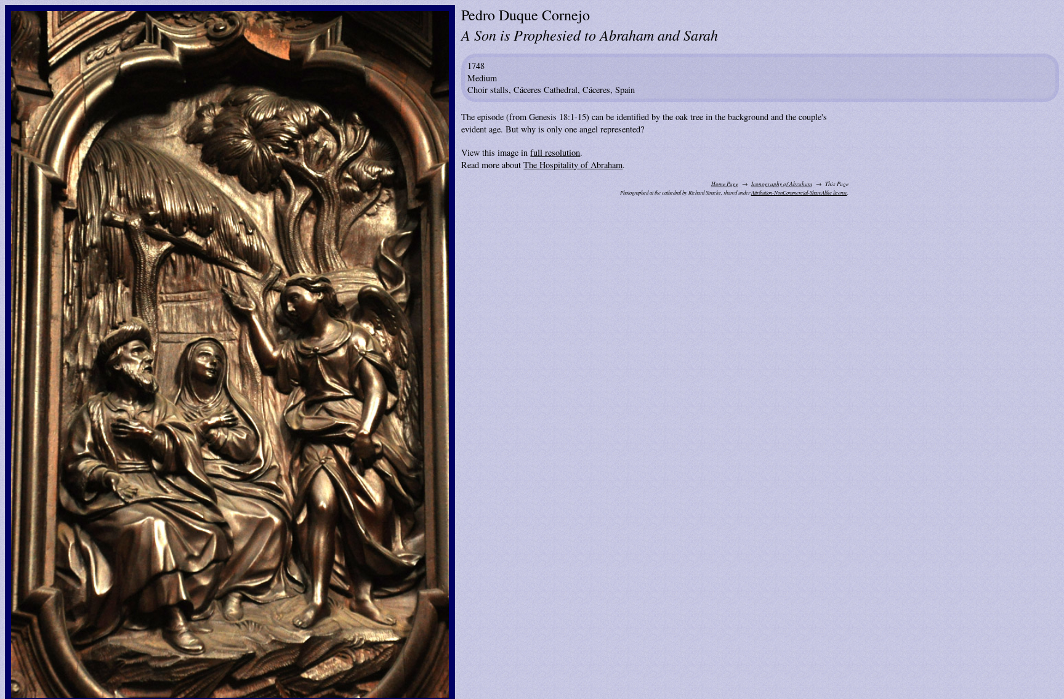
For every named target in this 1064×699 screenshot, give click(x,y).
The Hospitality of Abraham (573, 165)
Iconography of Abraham (781, 184)
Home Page (724, 184)
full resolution (555, 152)
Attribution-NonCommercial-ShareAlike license (799, 192)
